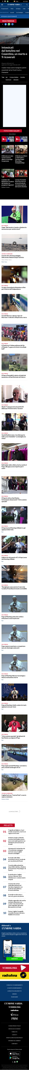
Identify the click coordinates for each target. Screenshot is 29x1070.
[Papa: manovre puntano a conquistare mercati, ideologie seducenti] (14, 633)
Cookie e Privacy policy (14, 1025)
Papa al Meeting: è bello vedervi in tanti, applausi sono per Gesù (14, 706)
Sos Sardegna (19, 12)
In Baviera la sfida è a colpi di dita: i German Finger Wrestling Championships (21, 159)
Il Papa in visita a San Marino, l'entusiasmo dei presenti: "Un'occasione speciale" (14, 499)
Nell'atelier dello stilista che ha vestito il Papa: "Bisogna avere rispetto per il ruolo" (14, 466)
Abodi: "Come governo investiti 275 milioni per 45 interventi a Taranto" (13, 407)
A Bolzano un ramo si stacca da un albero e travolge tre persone (7, 158)
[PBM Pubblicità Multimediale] (14, 1019)
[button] (2, 24)
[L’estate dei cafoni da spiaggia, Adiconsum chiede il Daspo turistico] (14, 242)
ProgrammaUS (4, 8)
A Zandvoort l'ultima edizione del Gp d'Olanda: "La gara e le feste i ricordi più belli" (14, 347)
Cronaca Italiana (14, 77)
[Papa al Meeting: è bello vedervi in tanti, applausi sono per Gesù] (14, 692)
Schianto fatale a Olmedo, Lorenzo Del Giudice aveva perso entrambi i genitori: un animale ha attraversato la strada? (16, 841)
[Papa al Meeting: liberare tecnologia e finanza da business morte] (14, 662)
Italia (24, 8)
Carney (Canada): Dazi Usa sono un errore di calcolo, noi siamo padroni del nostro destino (21, 183)
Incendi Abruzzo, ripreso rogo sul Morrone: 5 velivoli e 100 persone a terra (14, 316)
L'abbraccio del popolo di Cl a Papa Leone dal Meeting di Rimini (14, 558)
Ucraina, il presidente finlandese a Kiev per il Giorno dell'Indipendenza (14, 288)
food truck (8, 79)
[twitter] (2, 1)
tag (6, 77)
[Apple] (14, 1053)
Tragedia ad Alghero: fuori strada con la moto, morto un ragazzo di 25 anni (17, 831)
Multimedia (8, 21)
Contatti (14, 1034)
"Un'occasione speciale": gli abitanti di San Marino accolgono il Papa (13, 737)
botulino (22, 77)
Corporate (14, 1043)
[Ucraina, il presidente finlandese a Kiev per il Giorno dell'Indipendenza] (14, 274)
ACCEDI (25, 1)
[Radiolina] (14, 975)
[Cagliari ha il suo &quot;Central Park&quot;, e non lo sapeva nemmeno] (14, 782)
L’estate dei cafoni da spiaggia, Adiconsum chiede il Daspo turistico (13, 256)
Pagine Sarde (14, 996)
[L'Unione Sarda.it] (14, 4)
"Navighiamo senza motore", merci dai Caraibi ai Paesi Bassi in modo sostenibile (14, 588)
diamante (15, 79)
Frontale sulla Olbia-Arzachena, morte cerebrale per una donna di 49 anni (16, 859)
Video (12, 8)
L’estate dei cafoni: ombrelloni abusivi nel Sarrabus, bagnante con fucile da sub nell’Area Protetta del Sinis (15, 887)
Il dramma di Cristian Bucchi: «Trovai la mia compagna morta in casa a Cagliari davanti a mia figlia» (16, 851)
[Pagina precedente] (19, 811)
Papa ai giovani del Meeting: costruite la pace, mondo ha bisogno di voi (14, 766)
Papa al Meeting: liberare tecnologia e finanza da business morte (13, 676)
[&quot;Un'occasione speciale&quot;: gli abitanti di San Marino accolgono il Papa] (14, 723)
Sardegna (18, 8)
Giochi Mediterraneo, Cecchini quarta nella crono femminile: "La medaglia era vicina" (14, 436)
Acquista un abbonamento (14, 988)
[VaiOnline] (14, 1015)
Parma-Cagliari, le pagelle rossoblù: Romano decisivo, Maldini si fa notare (16, 913)
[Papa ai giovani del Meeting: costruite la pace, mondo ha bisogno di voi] (14, 752)
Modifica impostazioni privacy (14, 1037)
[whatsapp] (7, 1)
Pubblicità (14, 1031)
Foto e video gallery (12, 131)
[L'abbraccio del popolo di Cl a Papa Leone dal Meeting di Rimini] (14, 544)
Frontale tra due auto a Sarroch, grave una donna (16, 895)
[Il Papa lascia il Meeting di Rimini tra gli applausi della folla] (14, 515)
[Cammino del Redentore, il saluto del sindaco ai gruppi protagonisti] (8, 173)
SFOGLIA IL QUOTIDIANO (8, 16)
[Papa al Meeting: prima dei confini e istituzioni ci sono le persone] (14, 603)
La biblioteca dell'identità (14, 991)
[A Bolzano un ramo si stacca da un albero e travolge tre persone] (8, 149)
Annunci (14, 994)
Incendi (12, 12)
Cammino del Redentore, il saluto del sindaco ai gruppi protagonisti (8, 182)
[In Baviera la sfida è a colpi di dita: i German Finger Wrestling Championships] (21, 149)
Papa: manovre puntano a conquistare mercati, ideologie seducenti (13, 647)
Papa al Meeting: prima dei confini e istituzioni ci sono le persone (12, 617)
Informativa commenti (14, 1040)
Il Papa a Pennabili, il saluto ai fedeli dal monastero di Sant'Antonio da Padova (14, 376)
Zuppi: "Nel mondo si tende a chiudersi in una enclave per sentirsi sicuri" (14, 228)
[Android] (14, 1058)
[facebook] (5, 1)
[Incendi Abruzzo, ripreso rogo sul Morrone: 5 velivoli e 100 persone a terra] (14, 302)
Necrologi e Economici (15, 1028)
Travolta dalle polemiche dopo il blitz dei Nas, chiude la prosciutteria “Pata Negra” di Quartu (17, 867)
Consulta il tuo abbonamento (14, 985)
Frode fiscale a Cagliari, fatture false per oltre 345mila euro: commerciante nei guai (17, 877)
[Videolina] (14, 968)
